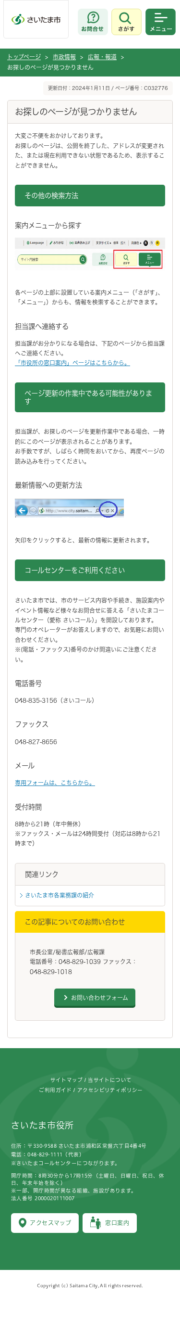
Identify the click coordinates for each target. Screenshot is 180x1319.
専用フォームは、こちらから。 (55, 783)
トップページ (24, 57)
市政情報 (64, 57)
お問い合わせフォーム (99, 998)
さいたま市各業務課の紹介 (59, 895)
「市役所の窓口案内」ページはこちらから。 (72, 363)
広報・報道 (102, 57)
